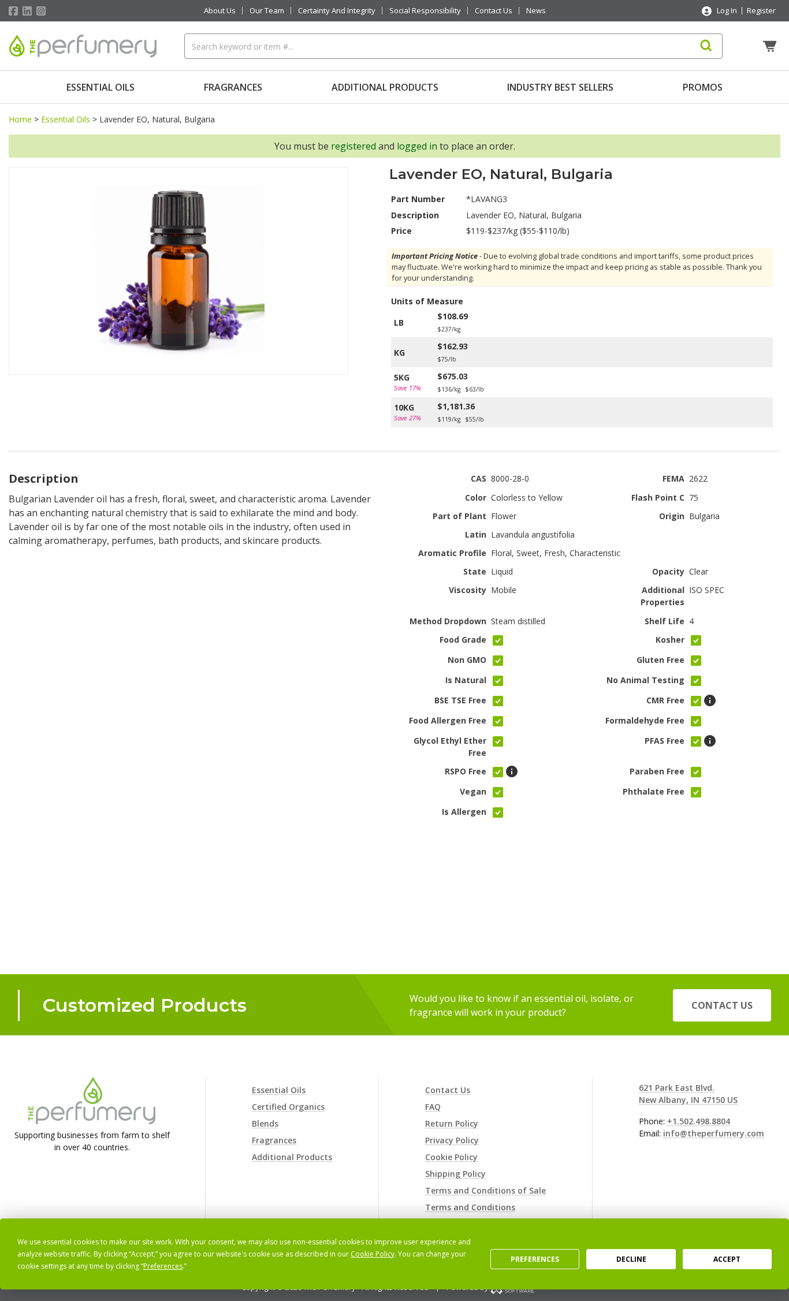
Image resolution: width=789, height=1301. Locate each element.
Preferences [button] (163, 1266)
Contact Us (493, 10)
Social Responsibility (425, 10)
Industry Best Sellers (560, 87)
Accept (726, 1259)
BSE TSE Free (460, 700)
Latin (475, 534)
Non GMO (467, 659)
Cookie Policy (451, 1156)
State (474, 571)
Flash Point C (657, 497)
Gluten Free (660, 659)
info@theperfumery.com (713, 1133)
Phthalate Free (653, 791)
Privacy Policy (452, 1140)
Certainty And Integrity (336, 10)
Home (20, 119)
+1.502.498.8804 (698, 1121)
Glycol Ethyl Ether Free (450, 746)
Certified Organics (288, 1106)
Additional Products (385, 87)
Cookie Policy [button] (372, 1254)
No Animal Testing (645, 679)
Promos (703, 87)
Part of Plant (459, 515)
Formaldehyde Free (644, 720)
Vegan (473, 791)
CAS (478, 478)
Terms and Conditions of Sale (485, 1190)
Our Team (267, 10)
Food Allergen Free (447, 720)
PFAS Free (664, 740)
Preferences (535, 1259)
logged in (417, 146)
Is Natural (465, 679)
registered (353, 146)
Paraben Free (657, 771)
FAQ (433, 1106)
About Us (220, 10)
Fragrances (233, 87)
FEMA (673, 478)
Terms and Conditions (470, 1207)
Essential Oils (100, 87)
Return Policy (451, 1123)
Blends (265, 1123)
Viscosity (467, 589)
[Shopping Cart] (771, 46)
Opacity (668, 571)
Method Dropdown (448, 621)
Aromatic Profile (452, 552)
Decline (631, 1259)
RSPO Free (465, 771)
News (536, 10)
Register (761, 10)
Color (475, 497)
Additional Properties (662, 595)
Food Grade (463, 639)
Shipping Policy (455, 1173)
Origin (671, 515)
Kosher (670, 639)
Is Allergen (464, 811)
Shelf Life (664, 621)
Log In (727, 10)
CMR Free (665, 700)
